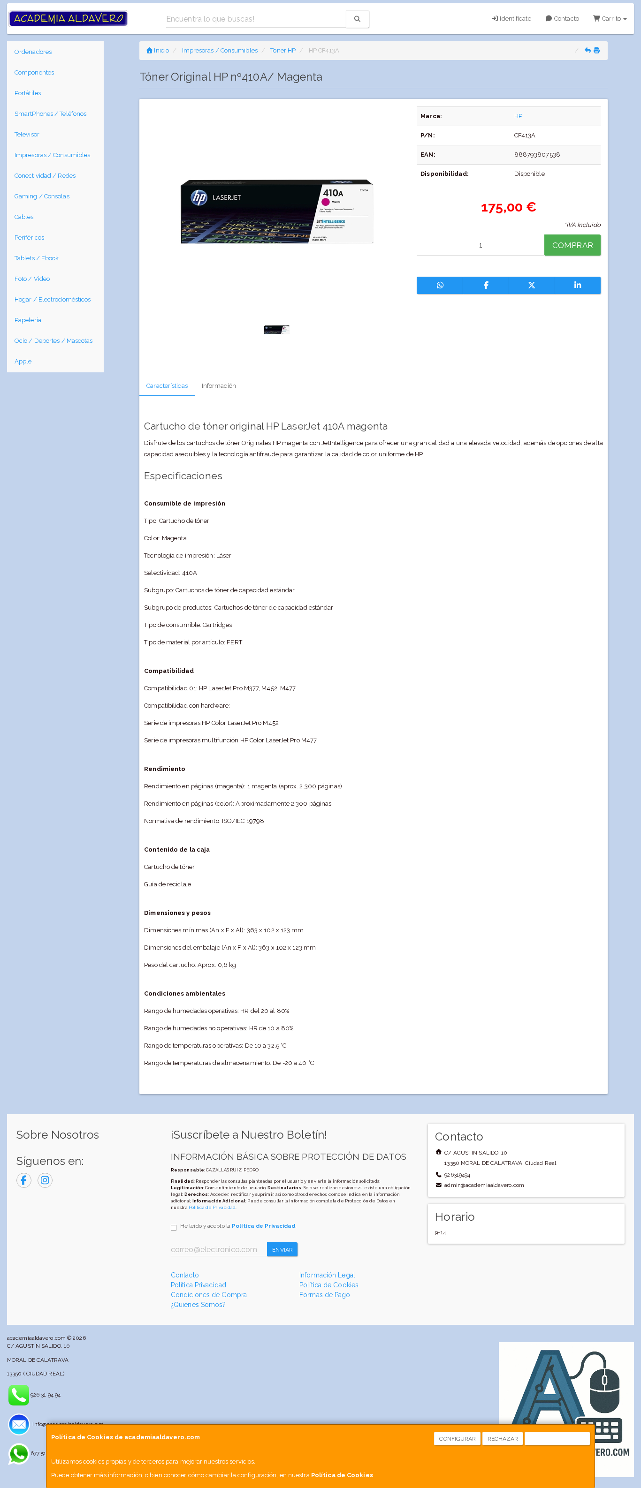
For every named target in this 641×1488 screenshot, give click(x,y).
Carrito (611, 18)
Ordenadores (33, 51)
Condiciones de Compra (209, 1295)
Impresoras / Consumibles (52, 155)
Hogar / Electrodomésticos (53, 299)
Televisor (27, 134)
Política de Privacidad (212, 1207)
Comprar (572, 245)
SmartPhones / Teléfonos (50, 113)
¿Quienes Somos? (198, 1304)
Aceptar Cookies (558, 1438)
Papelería (28, 320)
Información (219, 385)
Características (167, 385)
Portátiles (28, 93)
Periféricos (29, 237)
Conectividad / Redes (45, 175)
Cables (24, 216)
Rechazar (503, 1438)
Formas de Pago (324, 1295)
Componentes (34, 72)
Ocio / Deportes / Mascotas (54, 340)
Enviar (282, 1249)
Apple (23, 361)
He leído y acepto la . (238, 1226)
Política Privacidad (198, 1285)
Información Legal (327, 1275)
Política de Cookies (342, 1475)
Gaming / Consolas (42, 196)
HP (518, 116)
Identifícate (514, 18)
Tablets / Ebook (37, 258)
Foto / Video (32, 278)
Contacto (566, 18)
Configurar (457, 1438)
